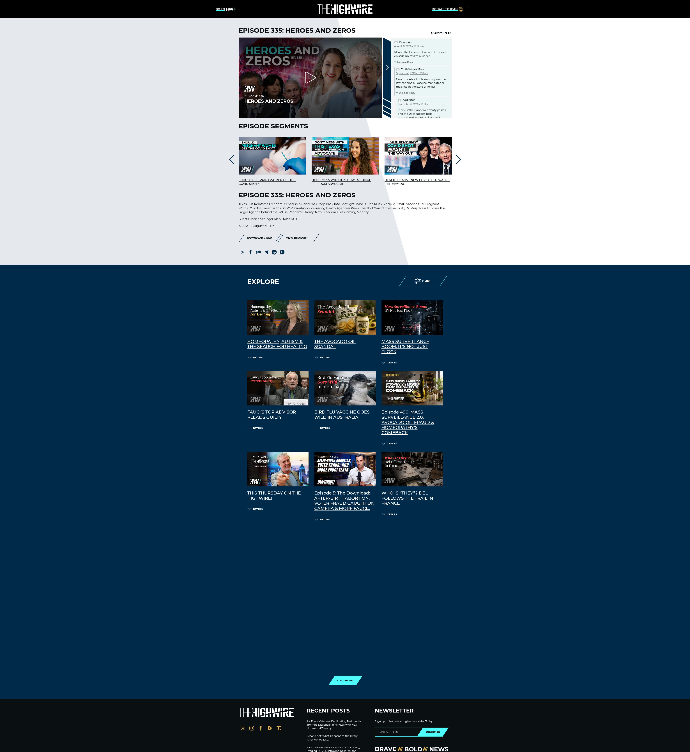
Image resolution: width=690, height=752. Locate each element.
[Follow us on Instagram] (252, 728)
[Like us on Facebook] (261, 728)
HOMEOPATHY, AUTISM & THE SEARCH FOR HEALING (277, 344)
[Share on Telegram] (266, 252)
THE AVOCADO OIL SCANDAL (335, 344)
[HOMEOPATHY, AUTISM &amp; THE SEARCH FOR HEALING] (278, 317)
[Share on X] (243, 252)
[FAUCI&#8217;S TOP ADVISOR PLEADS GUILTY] (278, 388)
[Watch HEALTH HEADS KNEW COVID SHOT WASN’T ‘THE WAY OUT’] (418, 156)
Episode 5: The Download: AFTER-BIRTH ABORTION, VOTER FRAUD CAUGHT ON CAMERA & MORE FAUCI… (344, 501)
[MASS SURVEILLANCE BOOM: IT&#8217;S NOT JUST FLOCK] (412, 317)
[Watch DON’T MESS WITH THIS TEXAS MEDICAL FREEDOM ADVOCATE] (345, 156)
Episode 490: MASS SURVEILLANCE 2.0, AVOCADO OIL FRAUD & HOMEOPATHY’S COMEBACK (407, 422)
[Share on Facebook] (250, 252)
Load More (345, 680)
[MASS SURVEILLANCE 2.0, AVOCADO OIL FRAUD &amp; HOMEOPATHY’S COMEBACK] (412, 388)
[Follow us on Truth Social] (279, 728)
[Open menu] (470, 9)
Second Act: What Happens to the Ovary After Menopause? (332, 738)
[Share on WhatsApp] (282, 252)
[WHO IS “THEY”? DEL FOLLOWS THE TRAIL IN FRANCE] (412, 469)
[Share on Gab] (258, 252)
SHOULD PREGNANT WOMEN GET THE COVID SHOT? (267, 182)
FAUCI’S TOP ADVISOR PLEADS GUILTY (271, 415)
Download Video (259, 238)
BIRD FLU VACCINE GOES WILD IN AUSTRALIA (342, 415)
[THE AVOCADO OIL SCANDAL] (345, 317)
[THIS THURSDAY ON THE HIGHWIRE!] (278, 469)
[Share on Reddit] (274, 252)
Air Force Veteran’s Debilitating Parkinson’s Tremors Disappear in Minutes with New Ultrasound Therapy (334, 725)
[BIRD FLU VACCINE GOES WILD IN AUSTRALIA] (345, 388)
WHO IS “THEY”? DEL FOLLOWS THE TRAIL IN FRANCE (407, 498)
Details (258, 358)
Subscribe (433, 732)
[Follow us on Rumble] (270, 728)
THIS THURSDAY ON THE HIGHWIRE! (274, 496)
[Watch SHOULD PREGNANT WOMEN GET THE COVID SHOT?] (272, 156)
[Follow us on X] (243, 728)
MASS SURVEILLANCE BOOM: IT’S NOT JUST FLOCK (405, 347)
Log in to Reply (405, 62)
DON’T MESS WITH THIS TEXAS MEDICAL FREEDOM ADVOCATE (341, 182)
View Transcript (298, 238)
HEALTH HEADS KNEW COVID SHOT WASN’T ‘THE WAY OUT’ (417, 182)
